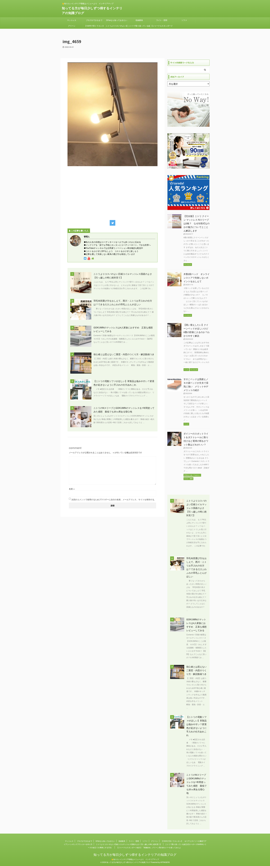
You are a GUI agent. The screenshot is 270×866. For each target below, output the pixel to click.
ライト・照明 (161, 20)
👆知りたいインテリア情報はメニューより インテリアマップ (135, 859)
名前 (72, 488)
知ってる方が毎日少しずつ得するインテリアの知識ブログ (135, 854)
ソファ (184, 20)
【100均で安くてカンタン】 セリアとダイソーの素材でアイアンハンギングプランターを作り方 (94, 26)
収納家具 (139, 20)
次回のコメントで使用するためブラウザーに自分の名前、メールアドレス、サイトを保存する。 (113, 499)
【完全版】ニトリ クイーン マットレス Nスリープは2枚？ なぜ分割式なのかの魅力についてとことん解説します (197, 223)
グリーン (71, 25)
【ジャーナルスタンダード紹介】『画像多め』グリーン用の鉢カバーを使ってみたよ (162, 26)
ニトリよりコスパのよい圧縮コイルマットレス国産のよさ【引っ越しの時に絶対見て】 (117, 26)
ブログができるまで (94, 20)
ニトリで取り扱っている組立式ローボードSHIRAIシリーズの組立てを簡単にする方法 (139, 26)
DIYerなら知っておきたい (116, 20)
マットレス (71, 20)
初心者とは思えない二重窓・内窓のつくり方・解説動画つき (124, 354)
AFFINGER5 (165, 862)
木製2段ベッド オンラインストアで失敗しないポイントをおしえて (197, 277)
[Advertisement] (113, 192)
